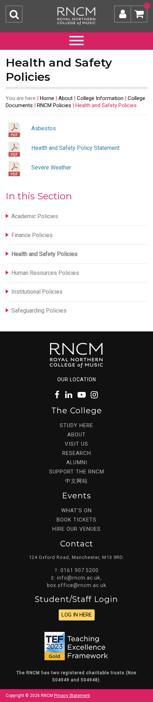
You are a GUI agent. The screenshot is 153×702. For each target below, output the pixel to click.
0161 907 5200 (79, 570)
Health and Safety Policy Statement (75, 148)
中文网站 (76, 481)
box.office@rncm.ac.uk (76, 585)
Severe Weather (51, 167)
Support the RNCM (76, 471)
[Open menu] (76, 39)
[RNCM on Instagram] (94, 394)
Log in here (77, 615)
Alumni (76, 462)
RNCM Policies (54, 105)
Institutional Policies (37, 291)
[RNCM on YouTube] (82, 394)
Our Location (76, 379)
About (65, 98)
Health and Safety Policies (44, 254)
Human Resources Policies (45, 272)
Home (47, 98)
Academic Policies (34, 216)
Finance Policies (32, 235)
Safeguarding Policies (39, 310)
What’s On (76, 510)
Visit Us (76, 444)
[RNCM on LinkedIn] (69, 394)
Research (76, 453)
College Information (100, 98)
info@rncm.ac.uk (78, 578)
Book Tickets (76, 520)
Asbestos (43, 128)
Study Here (76, 425)
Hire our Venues (76, 529)
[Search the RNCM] (14, 14)
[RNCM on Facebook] (57, 394)
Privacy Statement (72, 695)
